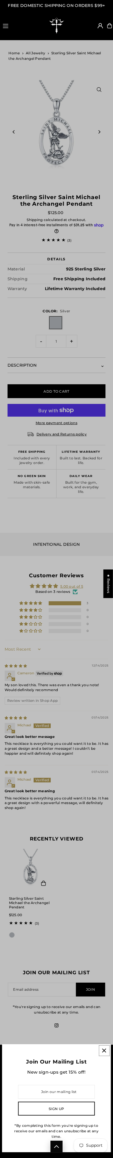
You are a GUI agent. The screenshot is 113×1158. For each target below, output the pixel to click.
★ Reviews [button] (108, 583)
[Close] (104, 1051)
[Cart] (109, 25)
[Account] (100, 25)
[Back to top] (56, 1147)
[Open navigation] (21, 25)
